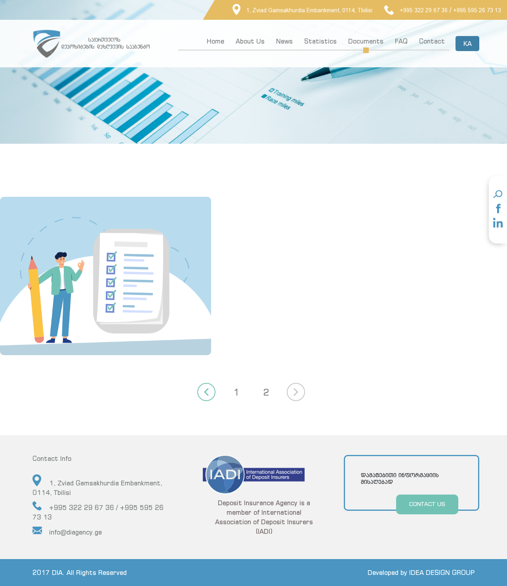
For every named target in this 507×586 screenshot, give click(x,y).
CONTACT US (427, 503)
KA (467, 44)
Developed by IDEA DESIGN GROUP (421, 572)
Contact (432, 41)
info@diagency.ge (75, 532)
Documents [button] (365, 41)
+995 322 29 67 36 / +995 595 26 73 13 (98, 512)
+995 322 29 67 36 (424, 10)
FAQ (401, 41)
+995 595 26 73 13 (477, 10)
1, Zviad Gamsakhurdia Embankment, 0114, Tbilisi (309, 10)
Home (215, 41)
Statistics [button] (320, 41)
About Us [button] (250, 41)
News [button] (284, 41)
